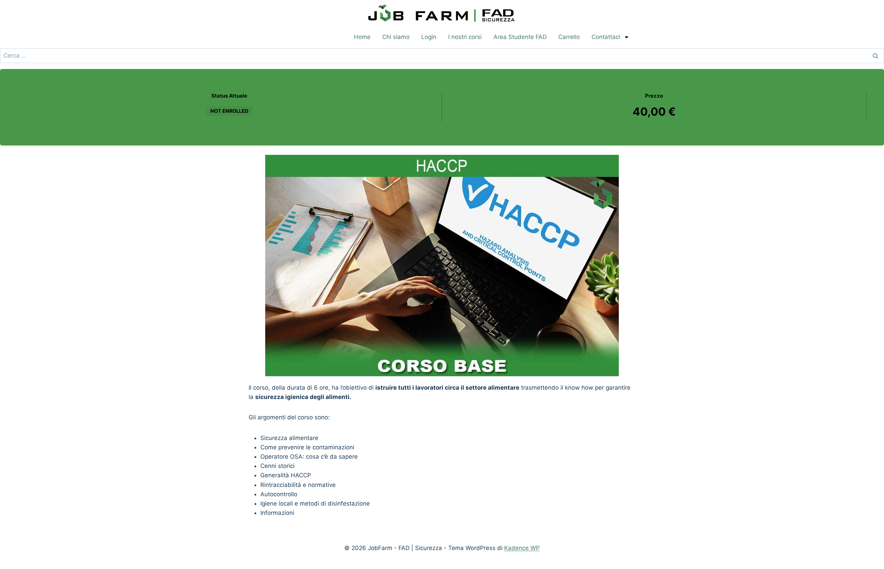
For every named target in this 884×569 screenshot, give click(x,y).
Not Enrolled (229, 111)
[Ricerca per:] (442, 55)
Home (362, 36)
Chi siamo (396, 36)
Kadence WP (522, 548)
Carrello (569, 36)
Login (428, 36)
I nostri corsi (465, 36)
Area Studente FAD (520, 36)
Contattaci (606, 36)
